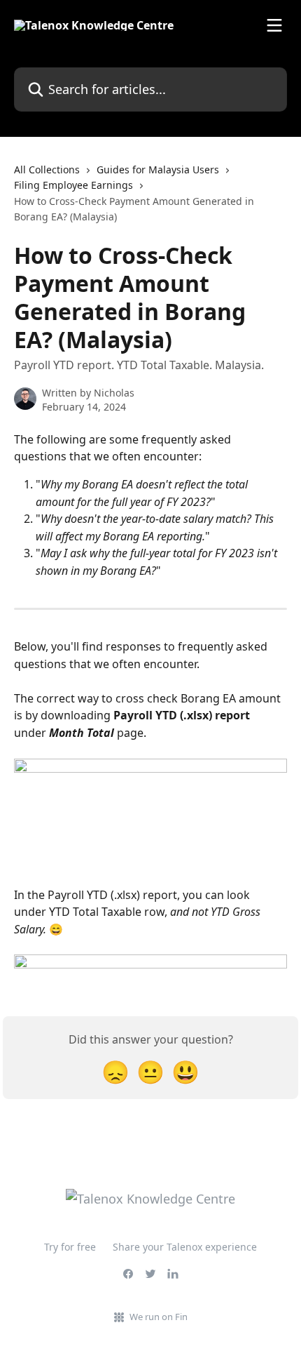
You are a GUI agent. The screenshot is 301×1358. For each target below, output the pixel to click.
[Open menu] (274, 25)
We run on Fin (159, 1316)
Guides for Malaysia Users (158, 169)
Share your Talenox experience (185, 1246)
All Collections (47, 169)
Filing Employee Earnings (73, 185)
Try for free (70, 1246)
